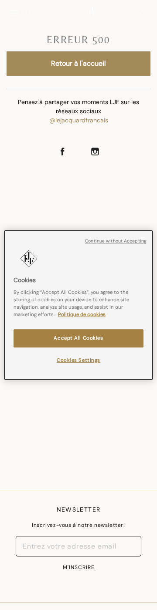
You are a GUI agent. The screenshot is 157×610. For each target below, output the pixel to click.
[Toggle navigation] (14, 13)
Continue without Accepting (116, 241)
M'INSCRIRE (79, 567)
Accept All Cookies (78, 338)
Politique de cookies (82, 314)
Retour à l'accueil (78, 63)
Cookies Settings (78, 360)
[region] (78, 305)
